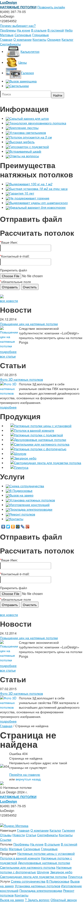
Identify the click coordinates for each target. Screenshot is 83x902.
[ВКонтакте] (3, 527)
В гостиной (55, 30)
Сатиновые (23, 34)
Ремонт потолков (22, 514)
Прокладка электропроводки (30, 509)
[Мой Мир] (17, 527)
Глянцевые (40, 34)
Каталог (67, 39)
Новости (18, 835)
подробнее (8, 351)
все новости (9, 300)
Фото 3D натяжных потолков (21, 379)
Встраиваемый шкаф (25, 151)
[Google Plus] (27, 527)
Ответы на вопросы (24, 156)
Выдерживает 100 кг (30, 184)
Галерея (27, 72)
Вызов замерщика (23, 81)
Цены (22, 62)
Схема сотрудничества (26, 486)
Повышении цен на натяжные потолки (29, 323)
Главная (6, 39)
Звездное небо (25, 458)
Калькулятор (30, 51)
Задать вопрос (37, 899)
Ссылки (5, 839)
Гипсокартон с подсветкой (29, 146)
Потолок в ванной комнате (34, 430)
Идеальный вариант (37, 207)
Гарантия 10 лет (21, 193)
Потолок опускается (30, 137)
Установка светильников (27, 132)
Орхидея (54, 39)
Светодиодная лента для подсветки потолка (47, 462)
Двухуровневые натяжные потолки (40, 439)
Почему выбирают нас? (18, 25)
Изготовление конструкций (29, 504)
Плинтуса (21, 467)
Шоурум (20, 453)
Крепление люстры (24, 127)
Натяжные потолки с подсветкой (38, 435)
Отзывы (6, 835)
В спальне (39, 30)
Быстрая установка (38, 188)
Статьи (31, 835)
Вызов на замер (21, 495)
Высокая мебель (22, 141)
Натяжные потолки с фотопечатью (40, 448)
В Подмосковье (21, 490)
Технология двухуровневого (37, 123)
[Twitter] (8, 527)
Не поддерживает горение (29, 198)
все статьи (8, 356)
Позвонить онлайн (51, 7)
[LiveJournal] (22, 527)
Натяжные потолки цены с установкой (42, 425)
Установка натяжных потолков (32, 500)
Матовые (7, 34)
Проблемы (8, 30)
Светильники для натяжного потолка (41, 444)
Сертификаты (10, 44)
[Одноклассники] (13, 527)
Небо (69, 30)
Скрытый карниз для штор (29, 118)
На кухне (23, 30)
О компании (22, 39)
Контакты (39, 39)
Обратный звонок (63, 899)
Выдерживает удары (38, 202)
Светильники (19, 85)
